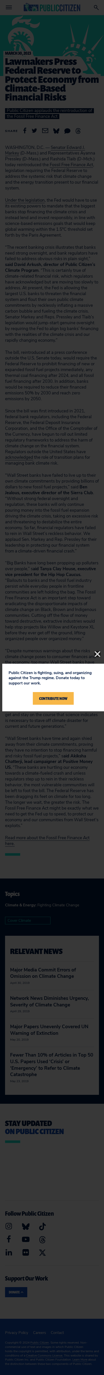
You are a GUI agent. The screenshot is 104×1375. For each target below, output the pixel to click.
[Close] (97, 654)
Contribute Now (53, 698)
